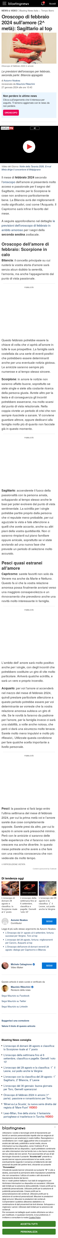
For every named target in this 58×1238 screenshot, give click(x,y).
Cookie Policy (34, 1217)
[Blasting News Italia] (18, 4)
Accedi (52, 3)
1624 (26, 1140)
